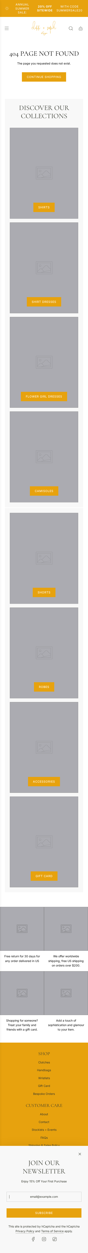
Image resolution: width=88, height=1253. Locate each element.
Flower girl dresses (44, 396)
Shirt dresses (44, 301)
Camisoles (44, 491)
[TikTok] (55, 1239)
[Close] (80, 1154)
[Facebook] (33, 1239)
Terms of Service (52, 1231)
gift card (44, 876)
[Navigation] (6, 28)
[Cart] (81, 28)
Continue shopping (44, 77)
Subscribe (44, 1213)
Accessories (44, 781)
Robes (44, 687)
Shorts (44, 592)
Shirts (44, 207)
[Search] (71, 28)
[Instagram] (44, 1239)
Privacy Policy (25, 1231)
